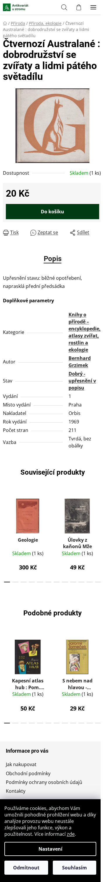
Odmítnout (26, 867)
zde (71, 834)
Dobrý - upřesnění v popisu (82, 380)
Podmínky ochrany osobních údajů (44, 782)
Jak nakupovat (21, 764)
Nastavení (50, 849)
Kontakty (15, 791)
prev (6, 514)
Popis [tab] (53, 259)
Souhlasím (74, 867)
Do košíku (52, 211)
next (99, 514)
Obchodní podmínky (28, 773)
